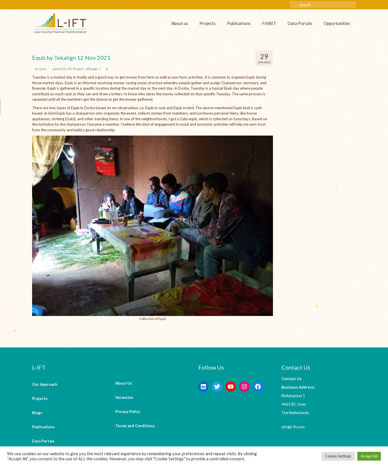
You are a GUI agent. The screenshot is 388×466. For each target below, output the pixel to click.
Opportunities (337, 23)
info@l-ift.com (293, 427)
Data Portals (299, 23)
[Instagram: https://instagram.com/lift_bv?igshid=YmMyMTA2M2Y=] (244, 386)
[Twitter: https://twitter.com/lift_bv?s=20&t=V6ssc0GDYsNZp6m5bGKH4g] (217, 386)
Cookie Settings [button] (338, 456)
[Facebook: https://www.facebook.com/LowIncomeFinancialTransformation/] (258, 386)
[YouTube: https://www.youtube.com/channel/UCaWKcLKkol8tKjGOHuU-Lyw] (231, 386)
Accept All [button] (369, 456)
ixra (42, 69)
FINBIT (269, 23)
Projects (207, 23)
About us (179, 23)
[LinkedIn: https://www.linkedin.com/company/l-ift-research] (203, 386)
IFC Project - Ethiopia (83, 69)
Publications (239, 23)
